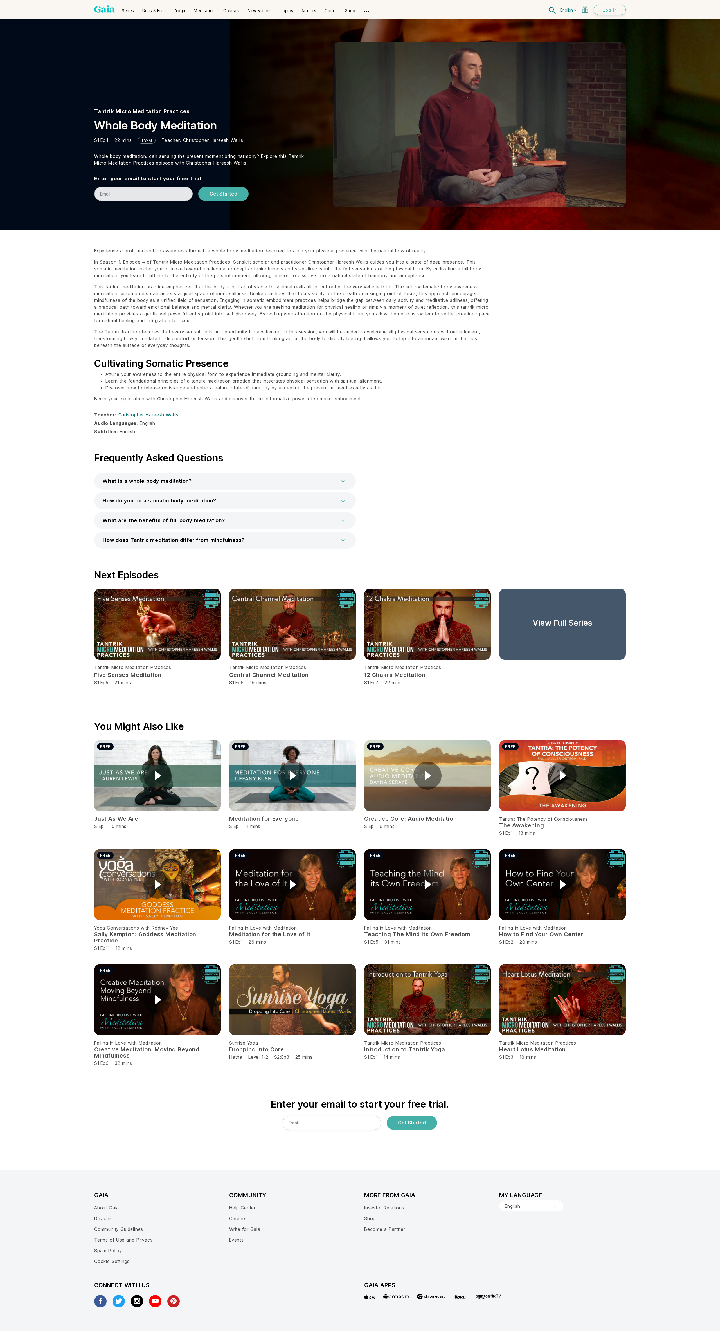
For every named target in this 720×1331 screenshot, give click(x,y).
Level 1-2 (258, 1057)
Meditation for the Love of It (269, 934)
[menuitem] (128, 9)
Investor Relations (384, 1208)
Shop (370, 1218)
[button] (225, 481)
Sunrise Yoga (243, 1043)
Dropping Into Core (256, 1049)
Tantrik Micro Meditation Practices (142, 111)
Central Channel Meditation (269, 675)
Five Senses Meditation (127, 675)
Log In (609, 10)
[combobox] (531, 1206)
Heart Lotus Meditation (532, 1049)
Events (236, 1240)
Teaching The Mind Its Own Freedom (417, 934)
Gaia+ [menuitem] (331, 10)
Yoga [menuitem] (180, 10)
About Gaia (106, 1208)
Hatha (235, 1057)
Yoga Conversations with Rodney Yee (136, 928)
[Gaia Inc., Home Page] (104, 9)
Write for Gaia (244, 1229)
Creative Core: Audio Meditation (410, 818)
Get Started (223, 194)
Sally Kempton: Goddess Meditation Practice (145, 937)
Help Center (242, 1208)
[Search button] (552, 10)
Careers (238, 1218)
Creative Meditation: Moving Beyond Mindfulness (146, 1052)
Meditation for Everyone (264, 818)
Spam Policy (108, 1250)
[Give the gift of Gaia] (585, 9)
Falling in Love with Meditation (263, 928)
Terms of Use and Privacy (123, 1240)
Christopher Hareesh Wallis (213, 140)
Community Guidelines (118, 1229)
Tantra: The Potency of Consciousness (543, 819)
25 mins (304, 1057)
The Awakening (521, 825)
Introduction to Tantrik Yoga (404, 1049)
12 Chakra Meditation (395, 675)
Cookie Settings (112, 1261)
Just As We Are (116, 818)
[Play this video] (157, 776)
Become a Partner (384, 1229)
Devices (103, 1218)
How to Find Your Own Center (541, 934)
